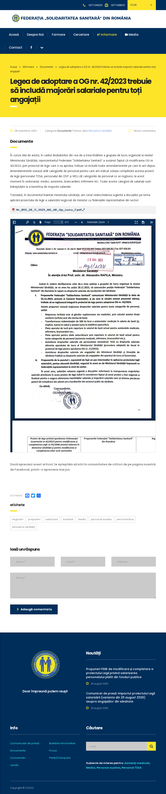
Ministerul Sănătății (100, 130)
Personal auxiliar (108, 768)
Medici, (91, 768)
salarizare (51, 519)
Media (133, 34)
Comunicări (18, 758)
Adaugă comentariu (36, 609)
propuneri (34, 519)
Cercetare (81, 34)
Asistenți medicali (136, 763)
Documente (18, 750)
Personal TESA (132, 768)
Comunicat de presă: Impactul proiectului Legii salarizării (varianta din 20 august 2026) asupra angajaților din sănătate (120, 697)
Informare (108, 34)
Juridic (14, 765)
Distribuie (16, 495)
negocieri (17, 519)
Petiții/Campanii (59, 758)
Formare (58, 34)
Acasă (14, 34)
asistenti (68, 519)
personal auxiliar (101, 519)
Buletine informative (62, 743)
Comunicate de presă (24, 743)
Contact (15, 47)
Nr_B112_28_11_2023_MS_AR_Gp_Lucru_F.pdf (49, 210)
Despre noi (35, 34)
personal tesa (125, 519)
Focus (53, 750)
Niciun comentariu (144, 130)
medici (82, 519)
